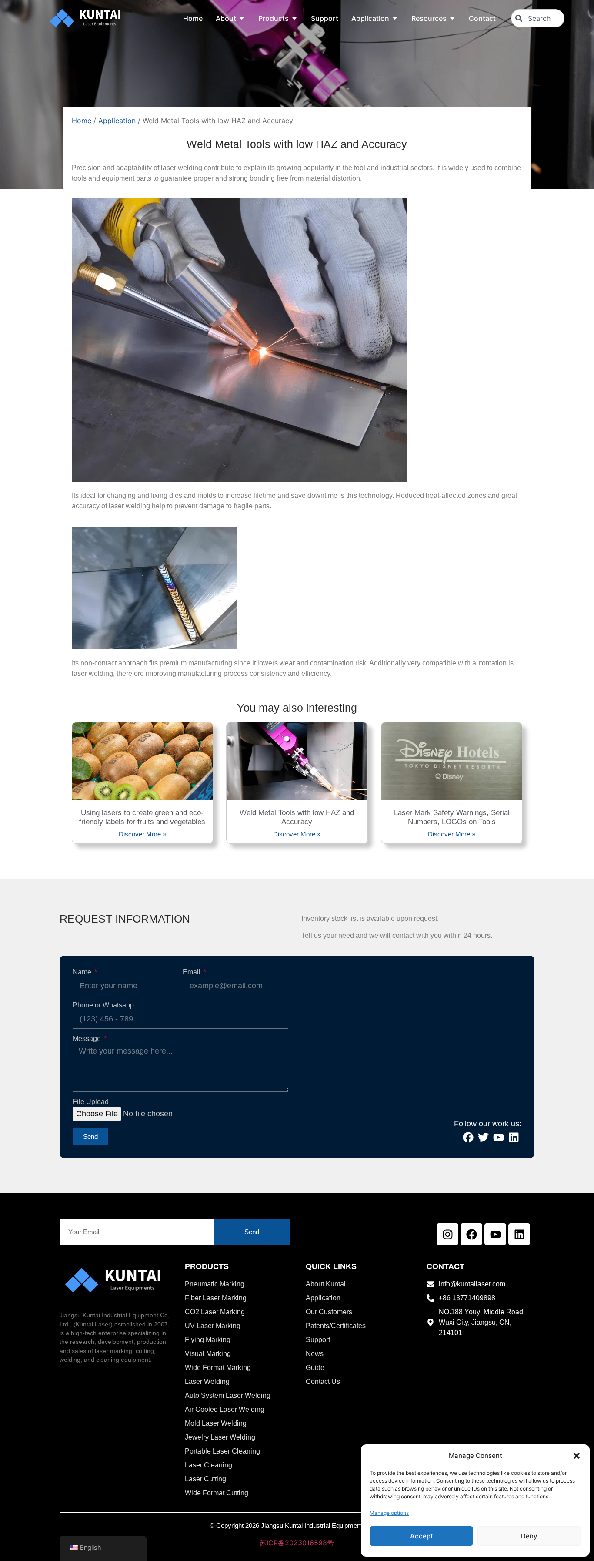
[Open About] (241, 18)
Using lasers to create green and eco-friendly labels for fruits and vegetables (142, 817)
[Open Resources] (452, 18)
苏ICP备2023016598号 (297, 1542)
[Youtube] (495, 1234)
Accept (421, 1536)
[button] (576, 1455)
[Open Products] (294, 18)
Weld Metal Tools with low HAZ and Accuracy (297, 817)
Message (88, 1038)
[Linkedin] (519, 1234)
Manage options (389, 1513)
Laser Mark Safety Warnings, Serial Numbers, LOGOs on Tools (452, 817)
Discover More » (142, 834)
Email (192, 972)
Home (81, 120)
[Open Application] (394, 18)
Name (83, 972)
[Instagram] (447, 1234)
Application (117, 120)
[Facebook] (471, 1234)
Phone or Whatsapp (103, 1005)
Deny (529, 1536)
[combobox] (537, 18)
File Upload (91, 1101)
